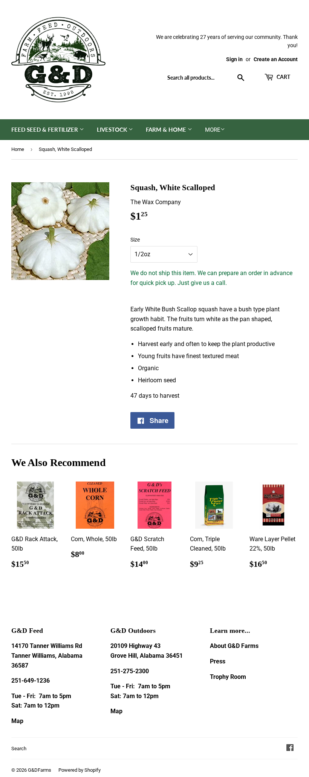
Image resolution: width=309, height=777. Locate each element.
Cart (282, 77)
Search (18, 748)
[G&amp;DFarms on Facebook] (290, 748)
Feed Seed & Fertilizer (45, 129)
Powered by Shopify (79, 770)
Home (17, 149)
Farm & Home (167, 129)
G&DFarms (39, 770)
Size (135, 240)
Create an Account (276, 59)
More (212, 129)
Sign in (234, 59)
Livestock (112, 129)
